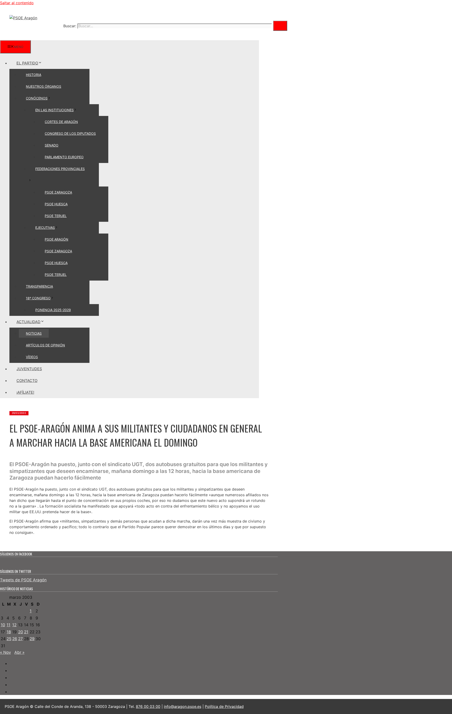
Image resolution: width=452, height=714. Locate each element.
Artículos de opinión (45, 345)
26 (14, 638)
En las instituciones (54, 110)
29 (32, 638)
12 (14, 625)
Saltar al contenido (17, 2)
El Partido (27, 63)
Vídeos (32, 357)
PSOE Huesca (56, 204)
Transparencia (39, 286)
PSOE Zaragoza (58, 192)
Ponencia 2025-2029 (53, 310)
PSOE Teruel (56, 216)
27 (20, 638)
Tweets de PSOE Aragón (23, 580)
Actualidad (28, 321)
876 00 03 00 (148, 706)
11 (8, 625)
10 (3, 625)
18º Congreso (38, 298)
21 (26, 632)
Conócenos (37, 98)
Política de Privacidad (224, 706)
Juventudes (29, 368)
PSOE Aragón (56, 239)
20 (20, 632)
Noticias (34, 333)
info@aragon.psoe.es (182, 706)
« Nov (5, 652)
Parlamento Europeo (64, 157)
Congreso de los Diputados (70, 133)
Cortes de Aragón (61, 122)
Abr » (19, 652)
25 (9, 638)
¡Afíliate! (25, 392)
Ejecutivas (45, 228)
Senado (51, 145)
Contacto (26, 380)
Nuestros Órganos (43, 86)
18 (9, 632)
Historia (33, 75)
